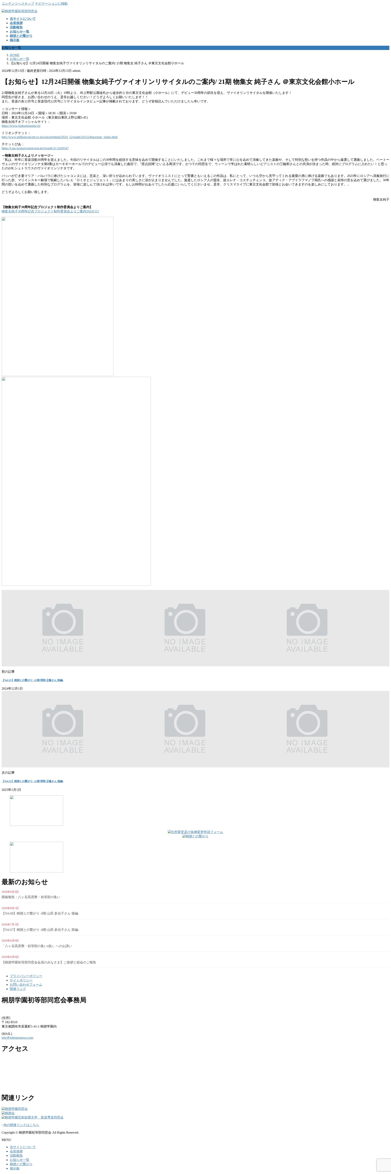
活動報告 (16, 1155)
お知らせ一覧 (19, 1160)
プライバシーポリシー (26, 976)
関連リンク (18, 989)
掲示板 (15, 1168)
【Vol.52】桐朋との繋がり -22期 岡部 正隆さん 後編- (33, 781)
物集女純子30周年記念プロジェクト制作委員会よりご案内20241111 (50, 211)
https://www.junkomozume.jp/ (21, 126)
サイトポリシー (21, 980)
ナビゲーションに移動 (51, 3)
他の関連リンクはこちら (21, 1125)
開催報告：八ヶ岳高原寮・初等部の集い (31, 897)
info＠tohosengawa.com (17, 1037)
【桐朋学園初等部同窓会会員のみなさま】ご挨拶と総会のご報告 (49, 962)
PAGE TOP (379, 1134)
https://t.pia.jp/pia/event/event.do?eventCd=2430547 (35, 148)
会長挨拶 (16, 1151)
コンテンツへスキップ (18, 3)
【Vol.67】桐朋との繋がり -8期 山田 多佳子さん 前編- (40, 929)
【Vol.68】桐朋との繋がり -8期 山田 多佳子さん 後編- (40, 913)
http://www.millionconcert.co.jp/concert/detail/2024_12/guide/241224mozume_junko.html (60, 137)
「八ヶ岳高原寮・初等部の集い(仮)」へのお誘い (37, 946)
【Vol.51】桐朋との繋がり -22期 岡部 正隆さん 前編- (33, 680)
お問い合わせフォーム (26, 984)
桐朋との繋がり (21, 1164)
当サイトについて (23, 1147)
